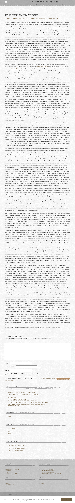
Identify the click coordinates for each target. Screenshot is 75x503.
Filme (7, 483)
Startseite (7, 11)
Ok (67, 499)
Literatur (10, 418)
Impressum (43, 483)
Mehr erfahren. (36, 501)
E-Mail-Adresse (9, 367)
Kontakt (42, 482)
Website (7, 370)
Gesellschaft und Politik (10, 484)
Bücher (12, 11)
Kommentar (8, 342)
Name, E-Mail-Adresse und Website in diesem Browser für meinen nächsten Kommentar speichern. (34, 374)
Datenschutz (43, 484)
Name (7, 363)
